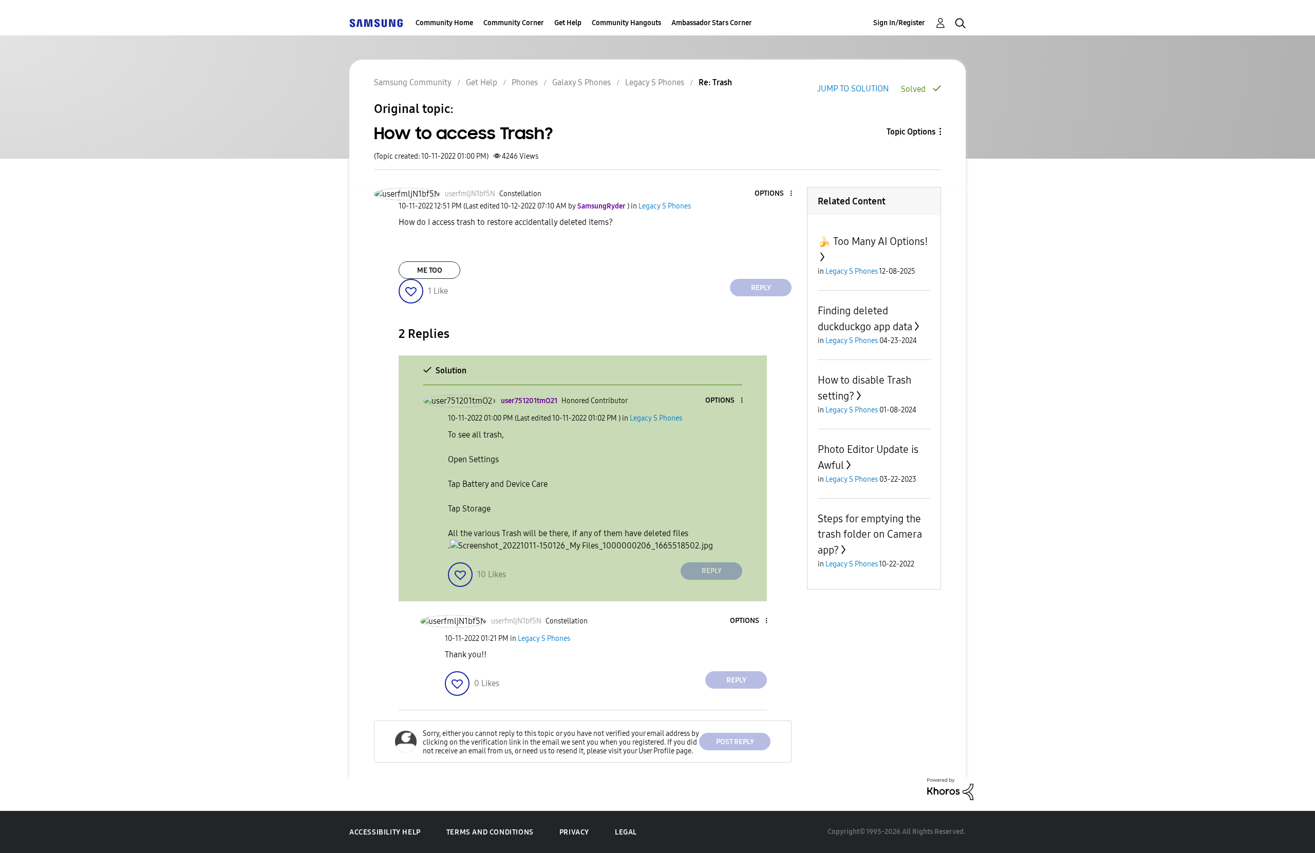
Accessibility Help (385, 832)
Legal (626, 832)
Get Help (567, 22)
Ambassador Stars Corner (711, 22)
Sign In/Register (899, 22)
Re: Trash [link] (715, 82)
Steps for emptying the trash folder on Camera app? (870, 534)
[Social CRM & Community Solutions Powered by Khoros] (950, 788)
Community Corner (513, 22)
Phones (525, 82)
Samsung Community (413, 82)
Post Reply (735, 741)
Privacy (574, 832)
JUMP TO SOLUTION (853, 88)
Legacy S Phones (654, 82)
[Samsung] (376, 23)
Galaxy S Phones (581, 82)
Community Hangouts (626, 22)
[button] (774, 194)
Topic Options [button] (911, 132)
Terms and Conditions (490, 832)
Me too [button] (429, 270)
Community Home (444, 22)
